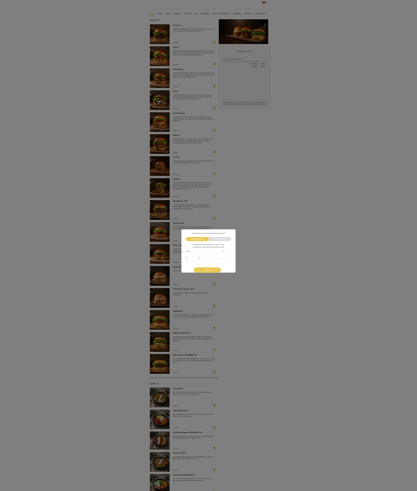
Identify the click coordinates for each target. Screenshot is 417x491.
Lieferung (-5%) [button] (197, 239)
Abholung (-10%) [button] (219, 239)
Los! (207, 270)
